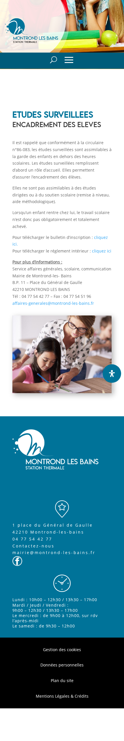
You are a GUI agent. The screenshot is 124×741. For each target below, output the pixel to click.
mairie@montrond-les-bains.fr (53, 552)
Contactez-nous (33, 546)
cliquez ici (101, 251)
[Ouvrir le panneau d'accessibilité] (112, 373)
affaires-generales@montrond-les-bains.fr (53, 303)
